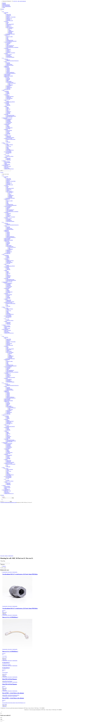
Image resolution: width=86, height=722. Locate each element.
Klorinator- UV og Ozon (8, 138)
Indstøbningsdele (7, 34)
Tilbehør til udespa (9, 64)
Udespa (5, 61)
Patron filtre (8, 78)
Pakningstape (8, 158)
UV (7, 140)
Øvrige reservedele (9, 281)
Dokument (4, 566)
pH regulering (8, 119)
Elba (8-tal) (8, 16)
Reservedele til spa (7, 89)
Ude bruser (10, 28)
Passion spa (8, 59)
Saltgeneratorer (8, 135)
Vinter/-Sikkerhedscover (10, 45)
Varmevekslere (8, 215)
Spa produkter (8, 121)
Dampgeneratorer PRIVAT (10, 101)
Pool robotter (8, 55)
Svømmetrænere (10, 31)
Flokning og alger (9, 122)
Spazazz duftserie (7, 239)
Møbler (7, 80)
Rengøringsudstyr (9, 56)
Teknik (7, 39)
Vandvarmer (8, 88)
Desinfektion (8, 120)
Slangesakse (8, 323)
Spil (9, 29)
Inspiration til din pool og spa (9, 168)
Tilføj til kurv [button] (4, 614)
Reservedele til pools (9, 20)
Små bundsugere (9, 54)
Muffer (7, 147)
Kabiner (7, 265)
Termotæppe (8, 42)
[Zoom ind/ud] (0, 720)
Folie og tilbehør (9, 26)
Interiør (7, 107)
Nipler (9, 248)
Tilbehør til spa (6, 76)
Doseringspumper (9, 130)
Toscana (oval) (8, 15)
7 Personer (8, 70)
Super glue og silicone (9, 156)
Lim (5, 154)
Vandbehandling (5, 117)
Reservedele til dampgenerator (11, 116)
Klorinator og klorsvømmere (10, 139)
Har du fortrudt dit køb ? (6, 5)
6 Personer (8, 69)
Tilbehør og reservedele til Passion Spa (12, 60)
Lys (7, 35)
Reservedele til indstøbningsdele (11, 41)
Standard (7, 92)
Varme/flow (8, 86)
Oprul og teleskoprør (9, 46)
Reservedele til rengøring (10, 57)
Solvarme (7, 214)
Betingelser (4, 3)
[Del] (2, 720)
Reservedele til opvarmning (10, 52)
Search (3, 496)
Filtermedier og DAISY (10, 24)
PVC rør (7, 153)
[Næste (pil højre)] (1, 721)
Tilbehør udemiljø (7, 164)
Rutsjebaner (10, 32)
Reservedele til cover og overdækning (12, 47)
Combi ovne (8, 105)
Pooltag (7, 44)
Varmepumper (8, 49)
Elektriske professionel (9, 96)
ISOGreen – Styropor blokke (10, 181)
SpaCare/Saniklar (7, 161)
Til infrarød (8, 112)
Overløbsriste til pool (9, 40)
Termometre (8, 133)
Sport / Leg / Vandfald (9, 27)
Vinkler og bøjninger (9, 144)
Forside (1, 502)
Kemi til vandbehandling (8, 118)
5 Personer (8, 68)
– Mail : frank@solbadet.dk (21, 1)
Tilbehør (5, 106)
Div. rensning (8, 123)
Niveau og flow (8, 189)
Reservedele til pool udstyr (10, 198)
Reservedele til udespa (9, 65)
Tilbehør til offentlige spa (10, 72)
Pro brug (7, 132)
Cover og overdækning (8, 206)
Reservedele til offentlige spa (10, 73)
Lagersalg (3, 160)
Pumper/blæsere (8, 85)
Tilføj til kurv (2, 564)
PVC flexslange (8, 152)
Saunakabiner (6, 91)
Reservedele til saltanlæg (10, 137)
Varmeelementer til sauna (10, 115)
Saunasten (8, 110)
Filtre (7, 23)
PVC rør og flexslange (7, 151)
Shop (3, 502)
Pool (3, 11)
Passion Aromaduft (7, 74)
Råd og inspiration (5, 165)
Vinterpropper (8, 159)
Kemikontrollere (7, 124)
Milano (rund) (8, 14)
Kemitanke (8, 126)
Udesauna (8, 93)
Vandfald (9, 30)
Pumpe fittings (10, 84)
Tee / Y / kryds (8, 146)
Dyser (7, 37)
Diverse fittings (8, 315)
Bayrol (7, 289)
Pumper (7, 22)
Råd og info (6, 331)
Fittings (3, 142)
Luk (1, 719)
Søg (1, 170)
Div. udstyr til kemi (9, 127)
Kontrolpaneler (6, 102)
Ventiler (7, 148)
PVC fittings (6, 143)
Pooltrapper (8, 19)
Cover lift (7, 77)
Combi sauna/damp (9, 98)
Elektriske (8, 95)
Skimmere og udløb (9, 36)
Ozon (7, 141)
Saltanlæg (5, 134)
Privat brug (8, 62)
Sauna (3, 90)
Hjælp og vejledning (7, 166)
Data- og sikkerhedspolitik (6, 6)
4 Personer (8, 67)
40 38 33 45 (15, 1)
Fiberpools (8, 17)
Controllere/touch (9, 87)
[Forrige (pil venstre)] (0, 721)
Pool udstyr (6, 21)
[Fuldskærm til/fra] (1, 720)
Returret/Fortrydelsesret (6, 4)
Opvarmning (6, 48)
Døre (7, 109)
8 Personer (8, 71)
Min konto (4, 2)
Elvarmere (8, 51)
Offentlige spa (6, 231)
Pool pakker (6, 12)
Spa (3, 222)
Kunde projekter (7, 167)
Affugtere (7, 190)
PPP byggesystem (9, 18)
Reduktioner (8, 149)
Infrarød (7, 103)
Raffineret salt (8, 136)
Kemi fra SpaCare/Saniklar (8, 240)
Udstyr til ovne (8, 111)
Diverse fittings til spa (9, 82)
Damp (5, 264)
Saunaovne (6, 94)
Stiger (7, 38)
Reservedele (8, 99)
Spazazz (5, 163)
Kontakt (3, 7)
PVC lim (7, 155)
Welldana (7, 290)
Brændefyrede (8, 97)
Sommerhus (8, 63)
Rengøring (6, 53)
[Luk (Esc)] (3, 720)
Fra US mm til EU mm (12, 247)
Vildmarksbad (6, 66)
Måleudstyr (6, 129)
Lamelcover (8, 43)
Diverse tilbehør (8, 81)
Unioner (7, 145)
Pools (5, 13)
